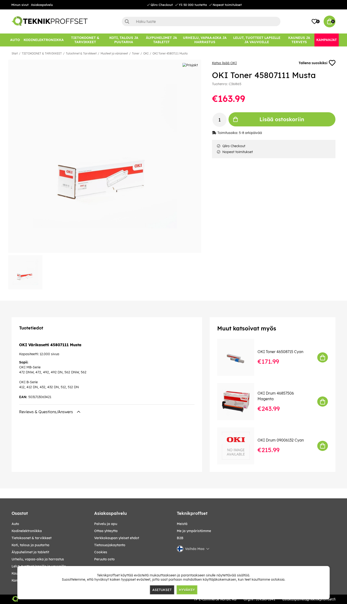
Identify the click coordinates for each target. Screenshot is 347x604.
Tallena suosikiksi (313, 63)
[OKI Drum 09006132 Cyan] (239, 445)
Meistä (182, 524)
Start (15, 53)
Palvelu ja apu (105, 524)
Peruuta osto (104, 559)
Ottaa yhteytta (106, 531)
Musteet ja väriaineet (114, 53)
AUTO (15, 524)
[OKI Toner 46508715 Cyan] (239, 357)
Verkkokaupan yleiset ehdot (116, 538)
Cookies (100, 552)
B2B (180, 538)
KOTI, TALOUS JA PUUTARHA (30, 545)
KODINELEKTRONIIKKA (27, 531)
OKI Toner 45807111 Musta (169, 53)
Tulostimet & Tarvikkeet (81, 53)
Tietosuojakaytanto (109, 545)
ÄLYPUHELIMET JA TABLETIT (30, 552)
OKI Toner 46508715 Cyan (280, 351)
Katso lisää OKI (224, 63)
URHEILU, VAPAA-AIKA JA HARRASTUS (38, 559)
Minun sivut (20, 5)
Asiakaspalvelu (42, 5)
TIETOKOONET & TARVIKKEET (42, 53)
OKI (145, 53)
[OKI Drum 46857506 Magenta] (239, 401)
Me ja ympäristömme (194, 531)
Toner (135, 53)
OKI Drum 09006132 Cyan (281, 440)
